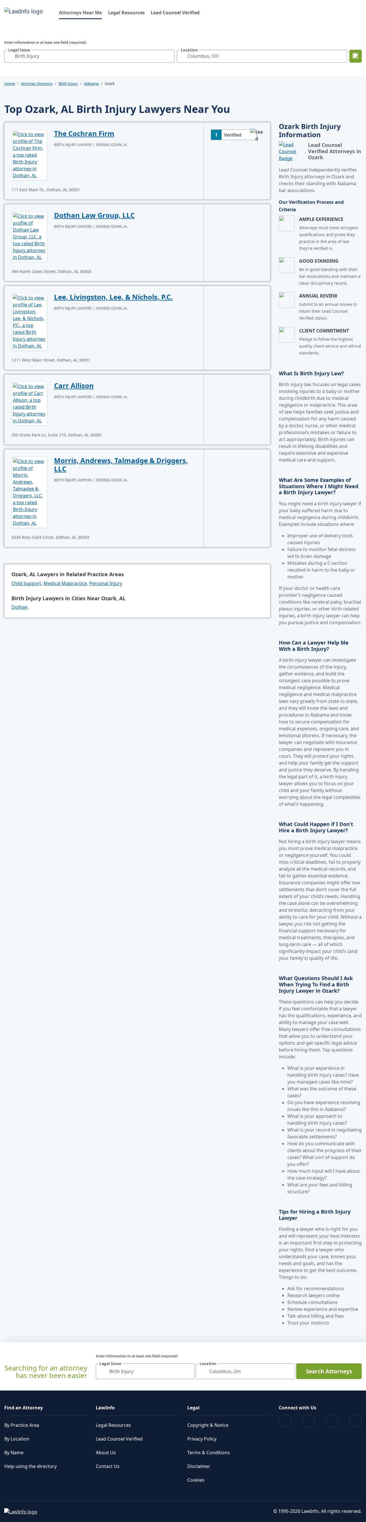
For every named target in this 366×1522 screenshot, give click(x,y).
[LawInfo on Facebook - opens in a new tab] (285, 1421)
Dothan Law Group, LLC (94, 215)
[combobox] (89, 56)
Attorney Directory (37, 83)
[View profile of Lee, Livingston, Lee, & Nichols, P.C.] (29, 321)
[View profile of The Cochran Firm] (29, 154)
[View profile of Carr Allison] (29, 403)
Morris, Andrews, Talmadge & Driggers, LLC (121, 464)
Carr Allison (74, 385)
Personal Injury (105, 583)
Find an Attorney (23, 1408)
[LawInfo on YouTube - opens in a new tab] (331, 1421)
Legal (193, 1408)
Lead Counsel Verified (175, 12)
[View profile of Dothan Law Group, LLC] (29, 236)
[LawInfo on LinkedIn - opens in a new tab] (355, 1421)
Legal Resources (126, 12)
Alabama (91, 83)
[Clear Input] (168, 56)
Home (9, 83)
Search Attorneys (329, 1371)
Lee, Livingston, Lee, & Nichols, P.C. (113, 297)
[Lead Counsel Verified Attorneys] (291, 151)
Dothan (19, 607)
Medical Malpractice (65, 583)
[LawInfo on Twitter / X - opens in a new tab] (308, 1421)
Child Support (26, 583)
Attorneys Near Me (80, 12)
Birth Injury (68, 83)
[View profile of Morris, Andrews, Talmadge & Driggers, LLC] (29, 491)
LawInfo (105, 1408)
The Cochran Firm (84, 133)
